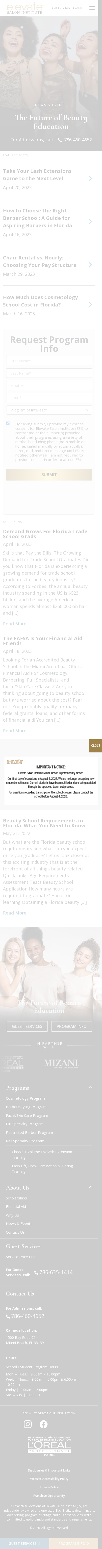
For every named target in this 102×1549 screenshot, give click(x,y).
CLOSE (95, 745)
